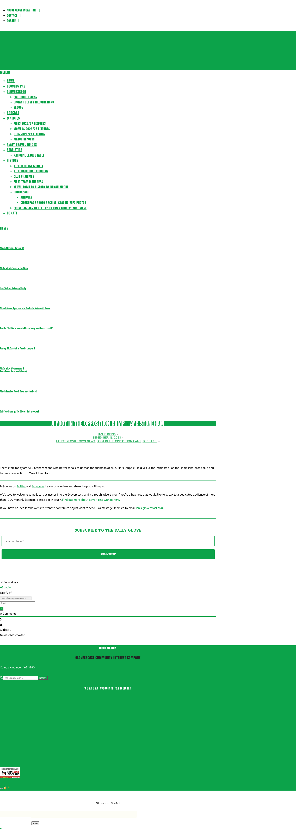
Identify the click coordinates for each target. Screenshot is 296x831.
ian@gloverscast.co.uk (150, 508)
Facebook (38, 486)
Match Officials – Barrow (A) (12, 248)
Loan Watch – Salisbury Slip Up (13, 288)
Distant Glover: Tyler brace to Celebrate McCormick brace (25, 308)
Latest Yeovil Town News (75, 441)
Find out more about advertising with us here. (91, 500)
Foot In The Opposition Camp (119, 441)
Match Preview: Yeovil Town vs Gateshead (18, 391)
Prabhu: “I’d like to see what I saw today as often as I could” (26, 328)
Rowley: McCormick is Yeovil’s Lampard (17, 348)
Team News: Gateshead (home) (13, 371)
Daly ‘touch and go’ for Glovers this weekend (19, 411)
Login (7, 587)
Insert (35, 823)
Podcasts (150, 441)
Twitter (21, 486)
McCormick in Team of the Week (14, 268)
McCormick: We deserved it (12, 368)
